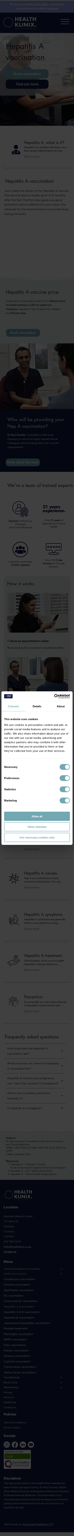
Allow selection (37, 826)
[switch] (65, 778)
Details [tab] (37, 706)
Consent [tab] (13, 706)
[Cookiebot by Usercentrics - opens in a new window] (54, 696)
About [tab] (61, 706)
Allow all (37, 816)
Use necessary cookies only (37, 837)
